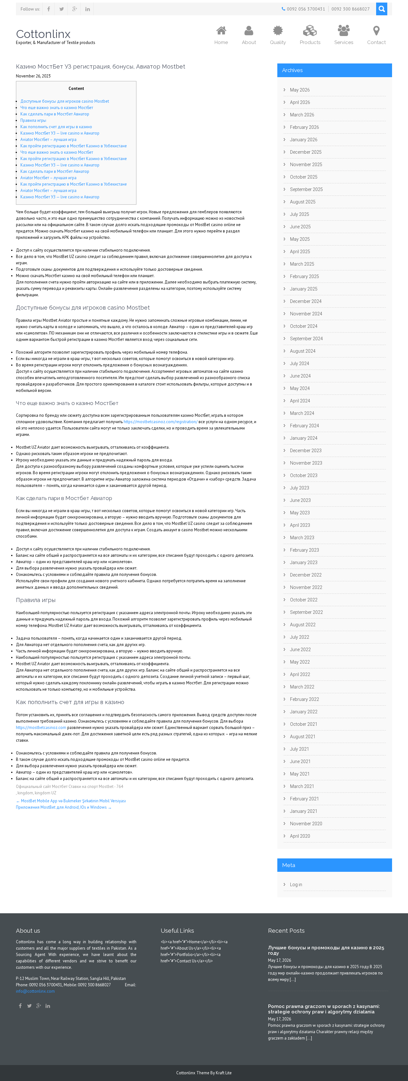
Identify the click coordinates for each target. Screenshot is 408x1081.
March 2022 (302, 686)
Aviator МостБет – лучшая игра (48, 139)
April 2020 (300, 836)
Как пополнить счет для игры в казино (56, 126)
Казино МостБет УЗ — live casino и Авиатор (59, 133)
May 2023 (300, 512)
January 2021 (303, 811)
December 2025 (306, 152)
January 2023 (303, 562)
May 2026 (300, 89)
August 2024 (303, 351)
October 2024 (303, 326)
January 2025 (303, 288)
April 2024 (300, 400)
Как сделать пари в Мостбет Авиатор (54, 114)
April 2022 (300, 674)
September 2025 (306, 189)
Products (310, 42)
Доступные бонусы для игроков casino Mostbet (64, 101)
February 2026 (304, 127)
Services (343, 42)
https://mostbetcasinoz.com (41, 727)
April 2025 (300, 251)
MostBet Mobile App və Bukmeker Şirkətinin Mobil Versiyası (71, 801)
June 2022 (300, 649)
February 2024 (304, 425)
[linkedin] (88, 9)
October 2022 (303, 599)
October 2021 (303, 724)
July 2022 (299, 637)
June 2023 (300, 500)
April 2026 (300, 102)
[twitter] (62, 9)
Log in (296, 884)
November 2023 (306, 463)
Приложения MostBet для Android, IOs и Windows (64, 807)
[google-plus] (75, 9)
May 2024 (300, 388)
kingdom (25, 793)
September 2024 (306, 338)
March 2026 (302, 114)
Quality (278, 42)
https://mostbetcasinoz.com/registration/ (161, 421)
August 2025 (303, 201)
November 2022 (306, 587)
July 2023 (299, 487)
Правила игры (33, 120)
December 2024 (306, 301)
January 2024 (303, 438)
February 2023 (304, 550)
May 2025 (300, 239)
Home (221, 42)
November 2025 (306, 164)
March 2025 (302, 264)
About (249, 42)
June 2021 (300, 761)
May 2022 (300, 662)
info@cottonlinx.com (35, 991)
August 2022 (303, 624)
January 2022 (303, 711)
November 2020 (306, 823)
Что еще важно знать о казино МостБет (56, 107)
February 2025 (304, 276)
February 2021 (304, 798)
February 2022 (304, 699)
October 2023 (303, 475)
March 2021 (302, 786)
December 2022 (306, 574)
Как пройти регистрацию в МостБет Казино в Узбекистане (73, 146)
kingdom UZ (45, 793)
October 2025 (303, 177)
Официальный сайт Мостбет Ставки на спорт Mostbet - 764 (69, 786)
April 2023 (300, 525)
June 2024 (300, 376)
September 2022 (306, 612)
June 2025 (300, 226)
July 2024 (299, 363)
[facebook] (49, 9)
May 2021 (300, 773)
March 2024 (302, 413)
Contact (376, 42)
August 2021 (303, 736)
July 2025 (299, 214)
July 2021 (299, 749)
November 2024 (306, 313)
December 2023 (306, 450)
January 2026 (303, 139)
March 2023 (302, 537)
